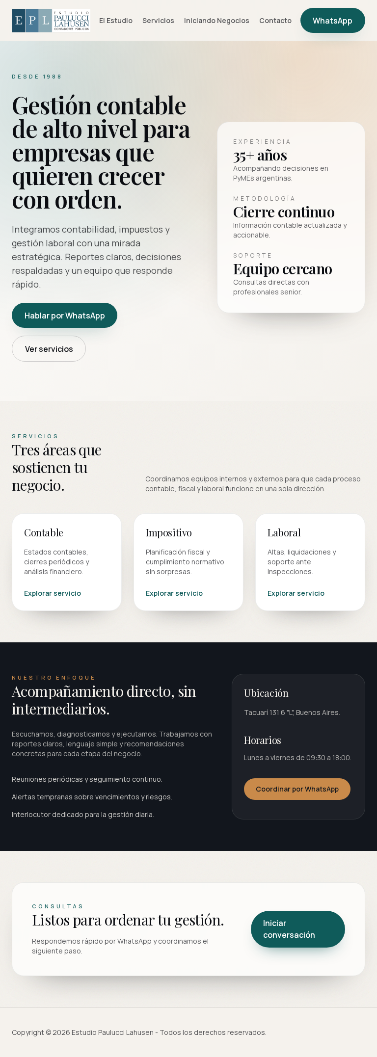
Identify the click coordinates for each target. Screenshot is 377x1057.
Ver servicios (49, 349)
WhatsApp (332, 20)
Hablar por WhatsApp (65, 315)
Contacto (275, 20)
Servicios (158, 20)
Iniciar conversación (289, 929)
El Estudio (116, 20)
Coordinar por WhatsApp (297, 788)
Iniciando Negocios (216, 20)
